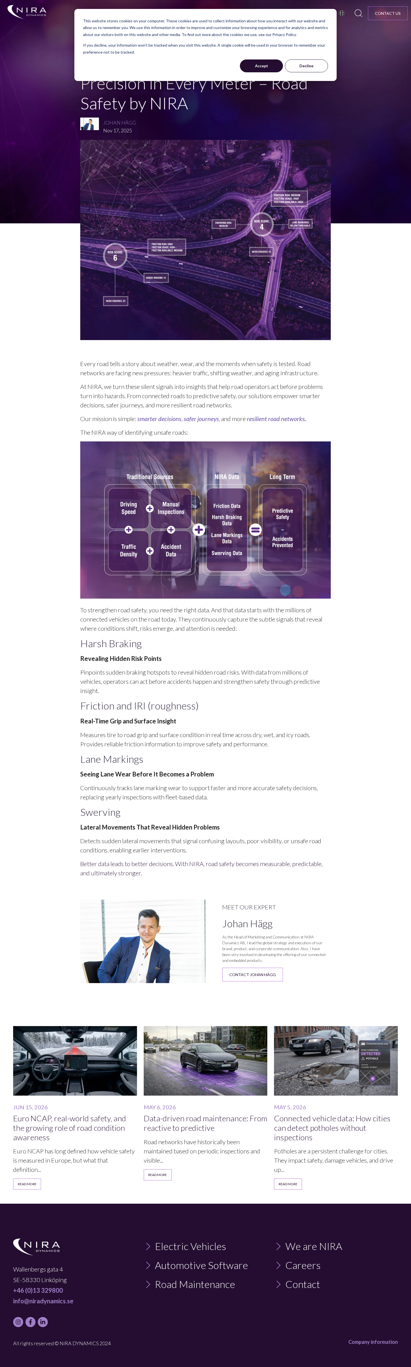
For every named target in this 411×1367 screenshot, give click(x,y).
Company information (373, 1342)
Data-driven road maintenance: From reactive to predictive (205, 1123)
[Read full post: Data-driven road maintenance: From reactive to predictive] (206, 1061)
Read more (27, 1184)
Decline (306, 65)
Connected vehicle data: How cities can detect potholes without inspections (332, 1128)
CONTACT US (388, 13)
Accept (261, 65)
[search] (358, 13)
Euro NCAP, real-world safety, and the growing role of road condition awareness (69, 1128)
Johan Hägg (119, 123)
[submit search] (358, 13)
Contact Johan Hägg (252, 974)
